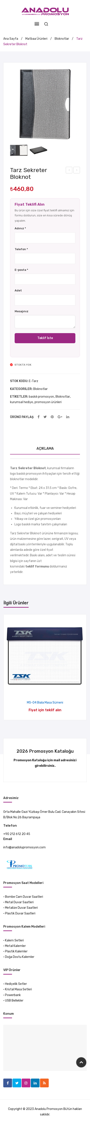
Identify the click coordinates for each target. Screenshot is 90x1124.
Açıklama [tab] (45, 448)
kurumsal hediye (21, 402)
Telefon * (21, 249)
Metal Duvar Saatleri (19, 902)
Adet (18, 290)
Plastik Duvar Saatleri (20, 913)
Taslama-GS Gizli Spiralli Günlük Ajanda (77, 170)
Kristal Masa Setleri (18, 989)
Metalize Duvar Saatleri (21, 908)
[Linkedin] (35, 1083)
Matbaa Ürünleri (36, 39)
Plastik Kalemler (16, 951)
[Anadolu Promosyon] (45, 11)
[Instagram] (26, 1083)
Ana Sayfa (10, 39)
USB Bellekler (14, 1000)
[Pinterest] (52, 417)
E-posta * (21, 269)
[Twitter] (45, 417)
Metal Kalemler (15, 946)
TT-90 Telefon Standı (69, 170)
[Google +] (60, 417)
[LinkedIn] (67, 417)
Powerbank (13, 995)
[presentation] (8, 667)
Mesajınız (21, 311)
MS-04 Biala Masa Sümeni (45, 702)
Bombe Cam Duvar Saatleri (24, 897)
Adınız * (20, 228)
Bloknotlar (62, 39)
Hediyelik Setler (16, 984)
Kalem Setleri (14, 940)
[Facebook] (39, 417)
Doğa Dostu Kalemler (19, 957)
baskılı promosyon (41, 397)
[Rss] (44, 1083)
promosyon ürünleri (48, 402)
